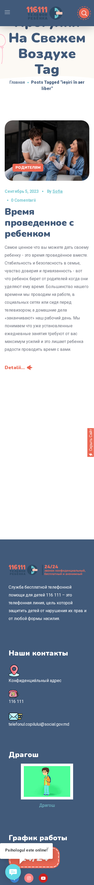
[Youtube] (43, 878)
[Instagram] (28, 878)
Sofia (57, 191)
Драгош (47, 805)
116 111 (16, 701)
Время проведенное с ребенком (39, 222)
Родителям (27, 167)
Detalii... (15, 367)
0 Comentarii (23, 200)
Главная (17, 82)
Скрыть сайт (91, 440)
